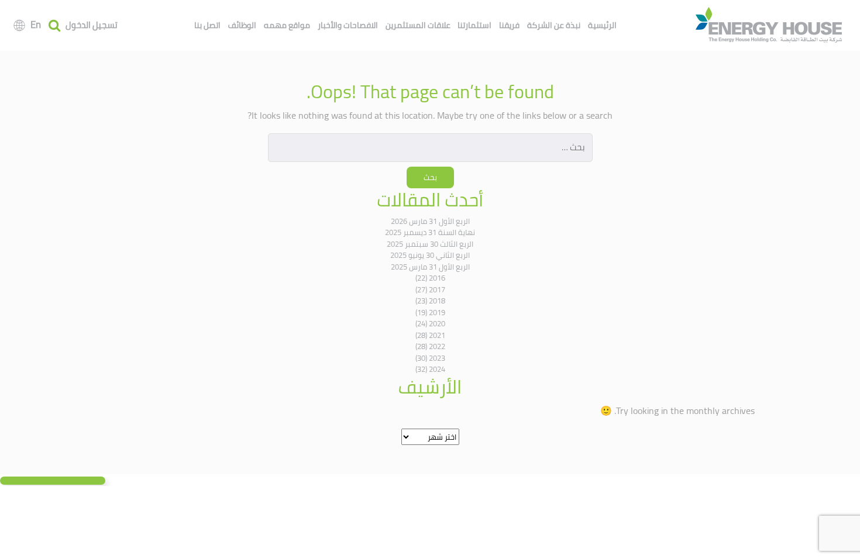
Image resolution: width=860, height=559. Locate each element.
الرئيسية (602, 25)
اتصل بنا (207, 25)
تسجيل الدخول (92, 25)
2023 (437, 358)
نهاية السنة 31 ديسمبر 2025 (430, 232)
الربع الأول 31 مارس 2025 (430, 267)
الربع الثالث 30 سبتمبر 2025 (430, 244)
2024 (437, 369)
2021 (437, 335)
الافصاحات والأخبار (348, 25)
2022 (437, 346)
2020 (437, 323)
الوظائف (242, 25)
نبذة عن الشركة (553, 25)
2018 (437, 301)
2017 (437, 289)
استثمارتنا (474, 25)
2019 (437, 312)
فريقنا (509, 25)
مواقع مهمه (287, 25)
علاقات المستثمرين (418, 25)
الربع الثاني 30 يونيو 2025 (430, 255)
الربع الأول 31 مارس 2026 (430, 221)
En (35, 24)
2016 (437, 278)
